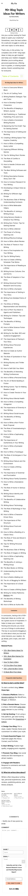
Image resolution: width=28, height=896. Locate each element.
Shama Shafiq (15, 16)
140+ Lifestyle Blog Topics (13, 669)
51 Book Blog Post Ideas (12, 672)
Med (5, 595)
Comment (5, 827)
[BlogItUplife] (14, 3)
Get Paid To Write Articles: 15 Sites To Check (6, 802)
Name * (6, 849)
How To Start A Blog (11, 662)
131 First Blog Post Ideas (13, 665)
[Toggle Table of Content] (20, 76)
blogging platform (7, 697)
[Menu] (2, 3)
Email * (6, 856)
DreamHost (20, 719)
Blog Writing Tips (14, 20)
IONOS (4, 722)
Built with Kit (14, 889)
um (8, 595)
